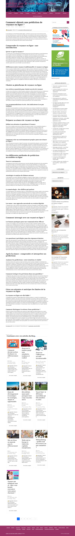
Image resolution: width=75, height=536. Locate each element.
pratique (32, 182)
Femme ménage (62, 527)
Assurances (18, 527)
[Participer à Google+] (16, 332)
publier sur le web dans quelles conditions (31, 5)
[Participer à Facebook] (7, 332)
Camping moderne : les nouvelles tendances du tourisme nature (60, 144)
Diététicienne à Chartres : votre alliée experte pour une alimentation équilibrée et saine (61, 120)
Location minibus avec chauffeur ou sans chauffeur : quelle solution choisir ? (60, 163)
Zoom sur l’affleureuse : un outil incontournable (41, 355)
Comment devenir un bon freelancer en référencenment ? (13, 354)
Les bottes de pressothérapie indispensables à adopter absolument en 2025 (59, 133)
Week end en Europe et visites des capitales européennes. (26, 444)
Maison (51, 13)
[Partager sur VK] (10, 332)
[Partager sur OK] (13, 332)
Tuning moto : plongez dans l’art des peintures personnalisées (61, 129)
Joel (9, 451)
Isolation (46, 527)
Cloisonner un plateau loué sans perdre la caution (60, 86)
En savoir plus (54, 212)
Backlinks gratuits (55, 78)
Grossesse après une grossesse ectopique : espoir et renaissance (60, 115)
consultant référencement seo (25, 30)
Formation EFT (9, 326)
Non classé (18, 529)
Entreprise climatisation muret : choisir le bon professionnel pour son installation (60, 95)
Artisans (65, 13)
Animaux (8, 527)
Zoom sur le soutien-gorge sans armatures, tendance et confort (26, 353)
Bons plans (57, 13)
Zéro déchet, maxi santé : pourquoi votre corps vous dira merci (27, 396)
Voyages (27, 13)
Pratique (16, 13)
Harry (38, 450)
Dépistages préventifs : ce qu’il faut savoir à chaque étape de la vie (60, 148)
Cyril (24, 361)
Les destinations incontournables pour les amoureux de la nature (60, 109)
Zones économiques (13, 408)
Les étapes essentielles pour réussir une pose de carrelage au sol (61, 151)
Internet (33, 13)
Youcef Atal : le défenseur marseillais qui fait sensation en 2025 (41, 396)
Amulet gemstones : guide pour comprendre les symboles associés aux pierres (60, 100)
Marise (10, 404)
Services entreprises (37, 16)
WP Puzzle (67, 533)
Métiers (55, 527)
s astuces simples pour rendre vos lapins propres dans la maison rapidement (60, 90)
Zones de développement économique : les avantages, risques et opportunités (13, 396)
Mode (21, 13)
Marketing (39, 453)
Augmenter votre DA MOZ (34, 326)
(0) (14, 363)
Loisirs (37, 527)
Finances (45, 13)
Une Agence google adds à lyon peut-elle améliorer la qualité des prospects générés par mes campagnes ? (61, 104)
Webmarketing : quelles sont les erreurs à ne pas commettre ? (41, 443)
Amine (10, 496)
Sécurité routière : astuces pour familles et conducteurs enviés (60, 112)
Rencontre (29, 529)
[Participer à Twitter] (19, 332)
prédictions (10, 131)
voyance (23, 26)
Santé (39, 13)
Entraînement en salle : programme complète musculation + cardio (60, 154)
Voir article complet (13, 375)
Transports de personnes (49, 529)
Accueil (9, 13)
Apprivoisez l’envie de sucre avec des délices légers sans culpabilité (61, 141)
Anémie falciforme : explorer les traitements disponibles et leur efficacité (60, 138)
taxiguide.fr (9, 30)
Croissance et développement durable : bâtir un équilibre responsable (59, 158)
